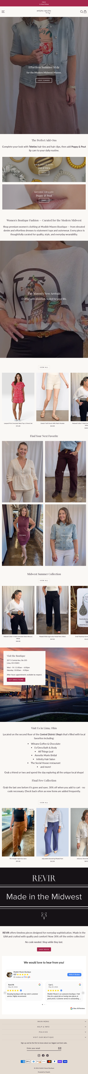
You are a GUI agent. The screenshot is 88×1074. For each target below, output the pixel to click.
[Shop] (44, 75)
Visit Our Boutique (43, 1037)
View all (44, 367)
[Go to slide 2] (44, 1004)
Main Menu (43, 1021)
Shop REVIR (44, 949)
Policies (43, 1032)
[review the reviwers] (40, 985)
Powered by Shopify (44, 1072)
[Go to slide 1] (42, 1004)
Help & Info (43, 1027)
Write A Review (74, 975)
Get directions (16, 680)
